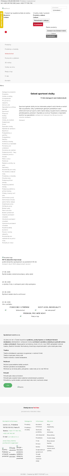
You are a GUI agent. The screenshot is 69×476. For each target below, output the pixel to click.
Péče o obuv (6, 159)
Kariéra (38, 447)
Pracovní (5, 113)
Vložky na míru (10, 67)
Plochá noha (6, 178)
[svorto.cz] (10, 9)
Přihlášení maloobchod (27, 1)
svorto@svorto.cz (13, 437)
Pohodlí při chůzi (7, 243)
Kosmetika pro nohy (9, 169)
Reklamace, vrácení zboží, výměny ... (51, 448)
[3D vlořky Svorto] (49, 308)
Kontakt (7, 80)
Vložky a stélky (7, 96)
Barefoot (5, 131)
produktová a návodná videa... (31, 411)
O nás (7, 76)
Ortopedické (6, 98)
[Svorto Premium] (34, 314)
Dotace (38, 444)
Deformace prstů (8, 197)
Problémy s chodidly (11, 49)
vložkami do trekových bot (44, 115)
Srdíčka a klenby (7, 141)
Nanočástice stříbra (9, 107)
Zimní (4, 124)
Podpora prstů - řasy (9, 152)
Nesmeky (5, 167)
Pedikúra (5, 161)
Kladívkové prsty (7, 204)
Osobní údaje (51, 438)
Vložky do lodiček (8, 120)
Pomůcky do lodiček (9, 150)
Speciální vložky (7, 126)
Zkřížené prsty (7, 206)
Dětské (4, 109)
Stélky (4, 116)
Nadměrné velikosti (8, 128)
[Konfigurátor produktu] (19, 308)
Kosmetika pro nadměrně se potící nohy (8, 238)
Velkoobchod (9, 53)
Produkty (8, 44)
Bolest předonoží (8, 212)
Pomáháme (39, 438)
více (7, 385)
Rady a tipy (8, 71)
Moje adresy (50, 435)
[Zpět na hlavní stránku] (2, 89)
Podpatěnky (6, 137)
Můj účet (50, 421)
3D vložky (8, 62)
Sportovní (5, 111)
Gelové (4, 118)
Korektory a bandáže (9, 144)
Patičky (4, 139)
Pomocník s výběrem (12, 58)
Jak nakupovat (40, 435)
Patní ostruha (6, 210)
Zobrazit (22, 120)
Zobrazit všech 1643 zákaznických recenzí (16, 264)
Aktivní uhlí (6, 105)
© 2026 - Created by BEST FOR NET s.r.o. (34, 474)
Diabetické (6, 122)
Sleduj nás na (31, 408)
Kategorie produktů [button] (8, 92)
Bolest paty (6, 208)
